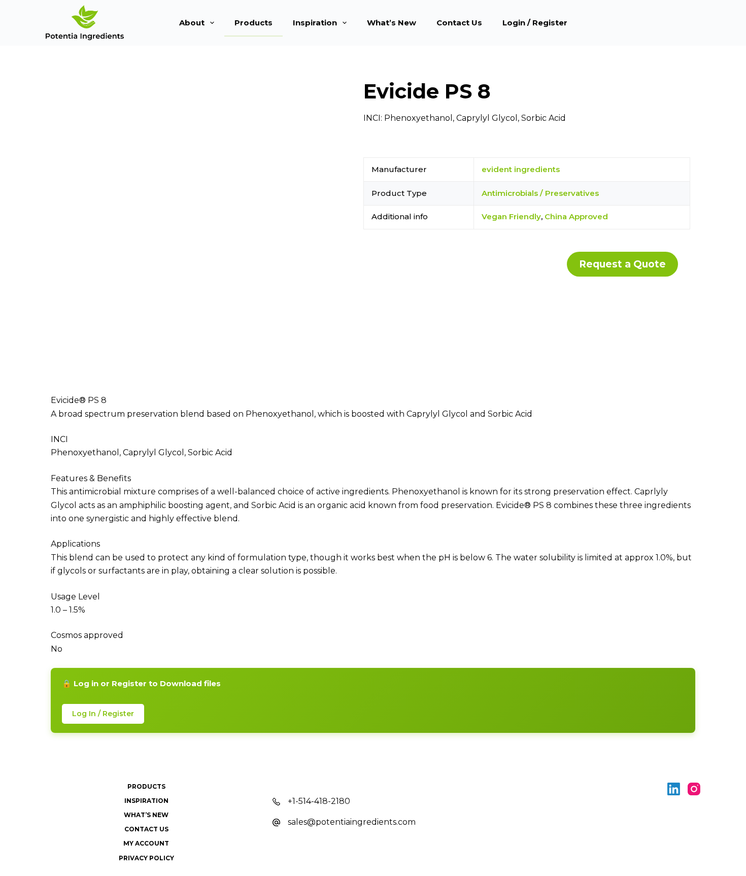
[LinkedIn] (673, 789)
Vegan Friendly (511, 216)
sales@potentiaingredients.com (352, 822)
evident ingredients (521, 169)
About (192, 22)
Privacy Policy (146, 858)
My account (146, 843)
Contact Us (459, 22)
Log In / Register (103, 713)
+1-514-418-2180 (319, 801)
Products (253, 22)
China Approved (576, 216)
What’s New (391, 22)
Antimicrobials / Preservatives (540, 193)
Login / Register (534, 22)
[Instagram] (694, 789)
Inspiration (315, 22)
